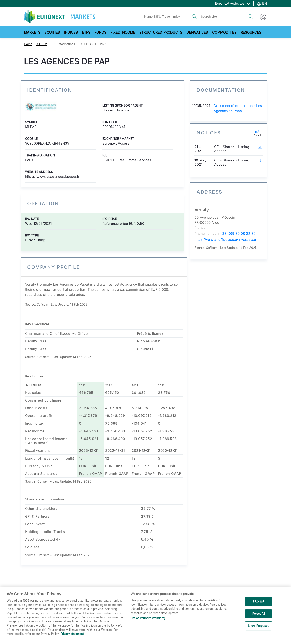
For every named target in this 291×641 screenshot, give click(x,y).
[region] (145, 614)
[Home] (59, 16)
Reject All (258, 613)
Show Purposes (258, 626)
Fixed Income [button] (123, 32)
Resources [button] (251, 32)
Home (28, 44)
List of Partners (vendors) (148, 618)
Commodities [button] (224, 32)
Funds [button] (100, 32)
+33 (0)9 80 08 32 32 (238, 233)
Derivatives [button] (197, 32)
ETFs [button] (86, 32)
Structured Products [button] (160, 32)
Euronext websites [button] (230, 3)
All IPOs (41, 44)
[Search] (194, 16)
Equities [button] (52, 32)
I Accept (258, 601)
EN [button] (264, 3)
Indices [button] (71, 32)
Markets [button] (32, 32)
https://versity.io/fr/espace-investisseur (225, 239)
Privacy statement (72, 633)
